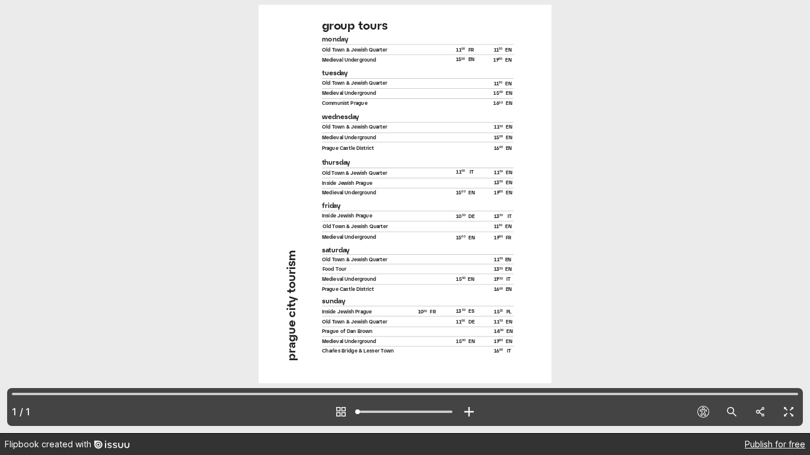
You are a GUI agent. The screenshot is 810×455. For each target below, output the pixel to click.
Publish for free (775, 444)
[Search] (732, 412)
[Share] (760, 412)
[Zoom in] (469, 412)
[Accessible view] (703, 412)
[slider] (405, 412)
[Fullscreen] (789, 412)
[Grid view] (341, 412)
